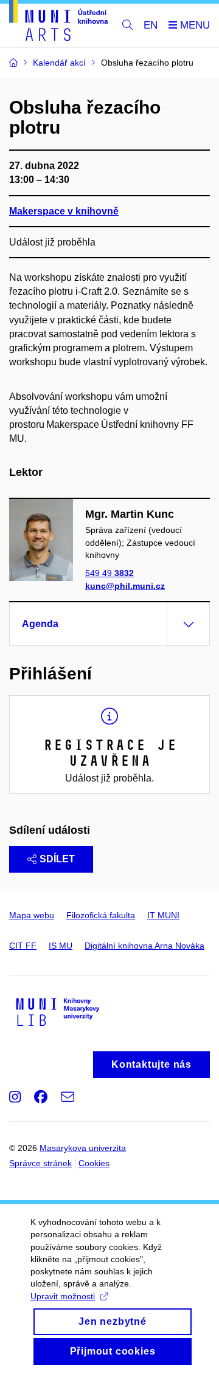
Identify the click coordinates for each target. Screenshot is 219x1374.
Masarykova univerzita (83, 1148)
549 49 (109, 573)
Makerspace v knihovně (64, 211)
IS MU (60, 945)
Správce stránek (40, 1163)
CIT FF (22, 945)
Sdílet (57, 859)
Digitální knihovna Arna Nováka (144, 945)
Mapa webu (31, 915)
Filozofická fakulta (100, 915)
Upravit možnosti (62, 1296)
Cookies (93, 1163)
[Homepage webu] (58, 22)
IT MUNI (163, 915)
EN (151, 25)
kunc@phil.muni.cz (125, 586)
